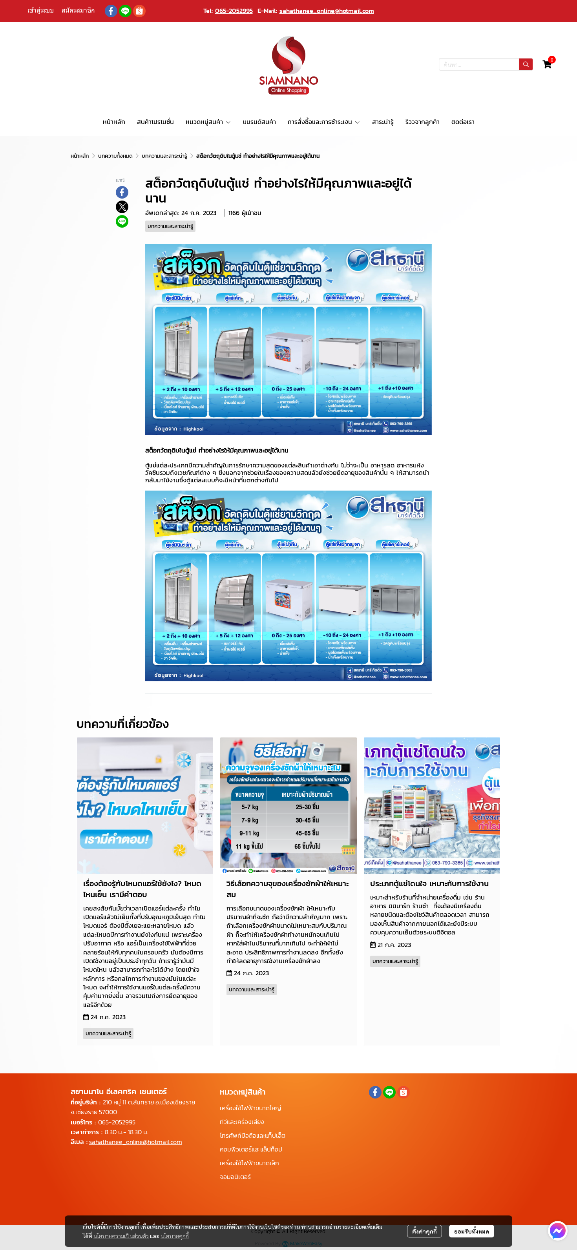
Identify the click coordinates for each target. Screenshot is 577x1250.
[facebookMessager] (558, 1231)
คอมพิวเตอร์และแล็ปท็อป (251, 1149)
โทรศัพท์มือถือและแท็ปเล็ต (252, 1135)
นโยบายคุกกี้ (175, 1235)
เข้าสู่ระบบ (40, 10)
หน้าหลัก (80, 156)
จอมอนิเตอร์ (235, 1176)
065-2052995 (234, 10)
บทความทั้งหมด (115, 156)
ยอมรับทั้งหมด (471, 1231)
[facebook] (111, 11)
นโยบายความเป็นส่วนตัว (121, 1235)
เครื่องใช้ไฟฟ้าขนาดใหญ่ (250, 1108)
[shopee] (139, 11)
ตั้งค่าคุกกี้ (424, 1231)
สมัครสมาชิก (78, 10)
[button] (486, 64)
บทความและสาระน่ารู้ (164, 156)
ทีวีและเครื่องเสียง (242, 1121)
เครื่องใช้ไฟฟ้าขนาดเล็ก (249, 1163)
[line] (125, 11)
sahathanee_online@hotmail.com (326, 10)
